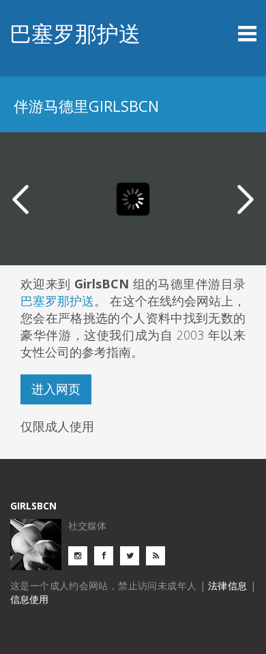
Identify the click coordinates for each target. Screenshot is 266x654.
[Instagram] (81, 554)
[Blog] (159, 554)
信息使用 (29, 599)
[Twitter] (133, 554)
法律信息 (228, 585)
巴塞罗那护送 (75, 33)
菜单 (226, 33)
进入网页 (55, 389)
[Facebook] (107, 554)
